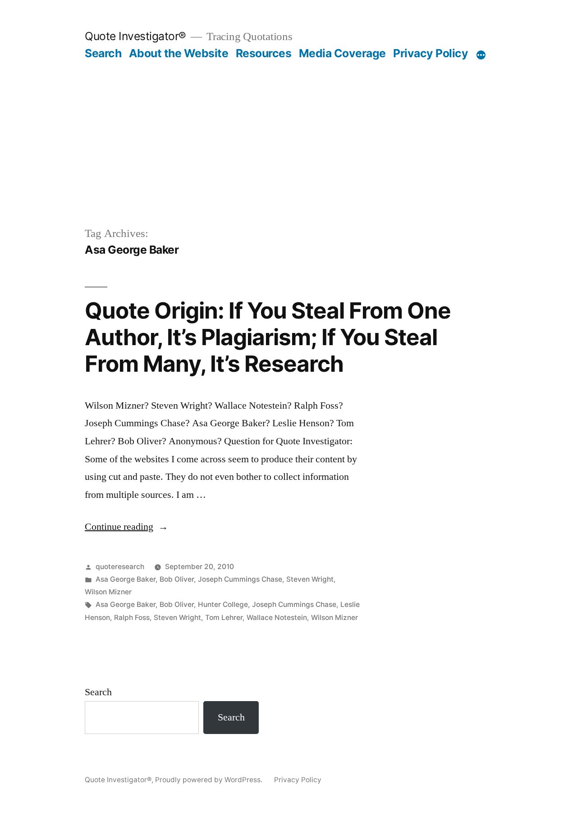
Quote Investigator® (135, 36)
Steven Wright (310, 579)
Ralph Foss (132, 617)
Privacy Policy (430, 53)
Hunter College (223, 604)
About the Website (179, 53)
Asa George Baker (126, 579)
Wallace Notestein (277, 617)
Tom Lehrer (224, 617)
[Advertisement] (288, 128)
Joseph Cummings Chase (240, 579)
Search (103, 53)
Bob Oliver (177, 579)
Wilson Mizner (108, 592)
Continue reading (126, 526)
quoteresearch (120, 566)
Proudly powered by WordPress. (209, 779)
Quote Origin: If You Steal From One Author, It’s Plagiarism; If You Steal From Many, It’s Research (268, 337)
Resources (264, 53)
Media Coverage (342, 53)
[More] (481, 55)
